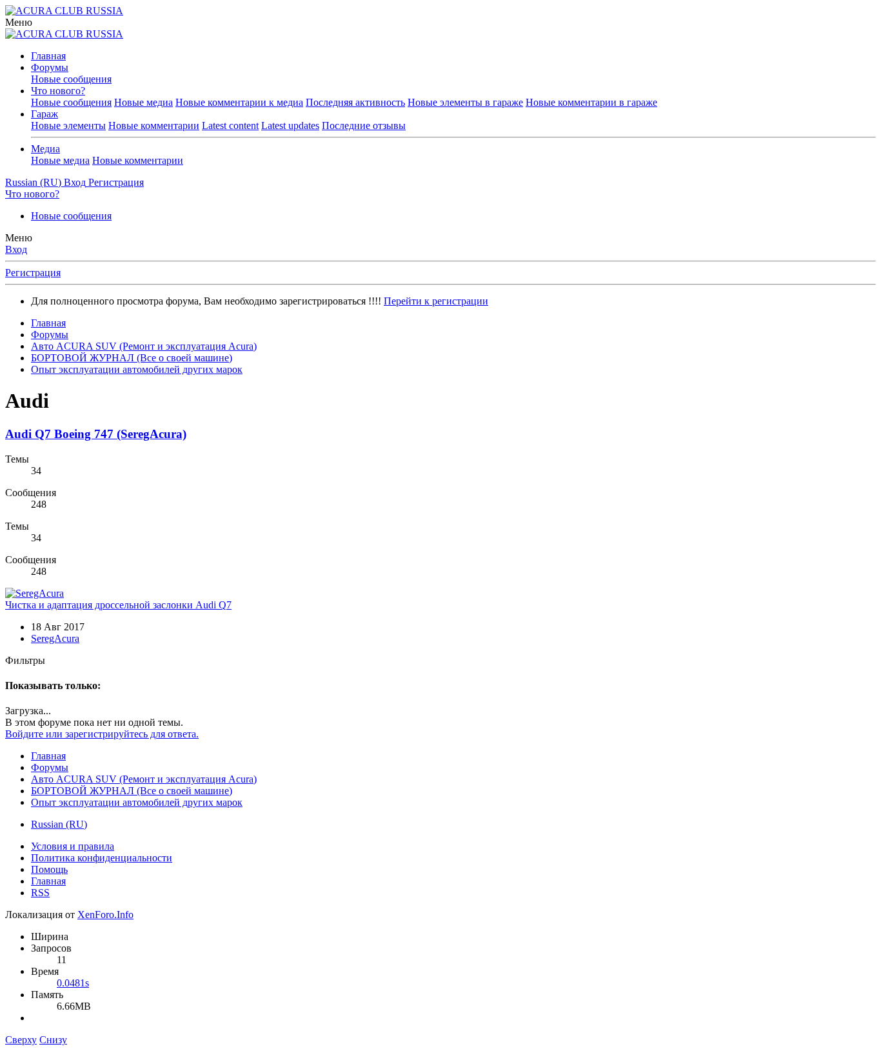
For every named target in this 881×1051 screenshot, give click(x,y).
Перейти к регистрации (436, 300)
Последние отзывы (364, 125)
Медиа (45, 148)
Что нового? (58, 90)
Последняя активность (355, 102)
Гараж (44, 113)
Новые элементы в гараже (465, 102)
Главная (48, 55)
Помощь (49, 869)
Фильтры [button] (25, 660)
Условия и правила (72, 846)
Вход (16, 249)
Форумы (49, 67)
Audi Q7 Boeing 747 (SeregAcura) (95, 434)
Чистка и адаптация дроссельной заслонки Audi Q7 (118, 604)
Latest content (230, 125)
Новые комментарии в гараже (591, 102)
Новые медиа (143, 102)
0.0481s (73, 982)
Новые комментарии (153, 125)
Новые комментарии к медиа (239, 102)
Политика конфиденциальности (101, 857)
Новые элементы (68, 125)
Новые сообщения (71, 79)
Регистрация (33, 272)
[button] (18, 22)
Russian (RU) (59, 824)
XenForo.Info (105, 914)
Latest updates (290, 125)
